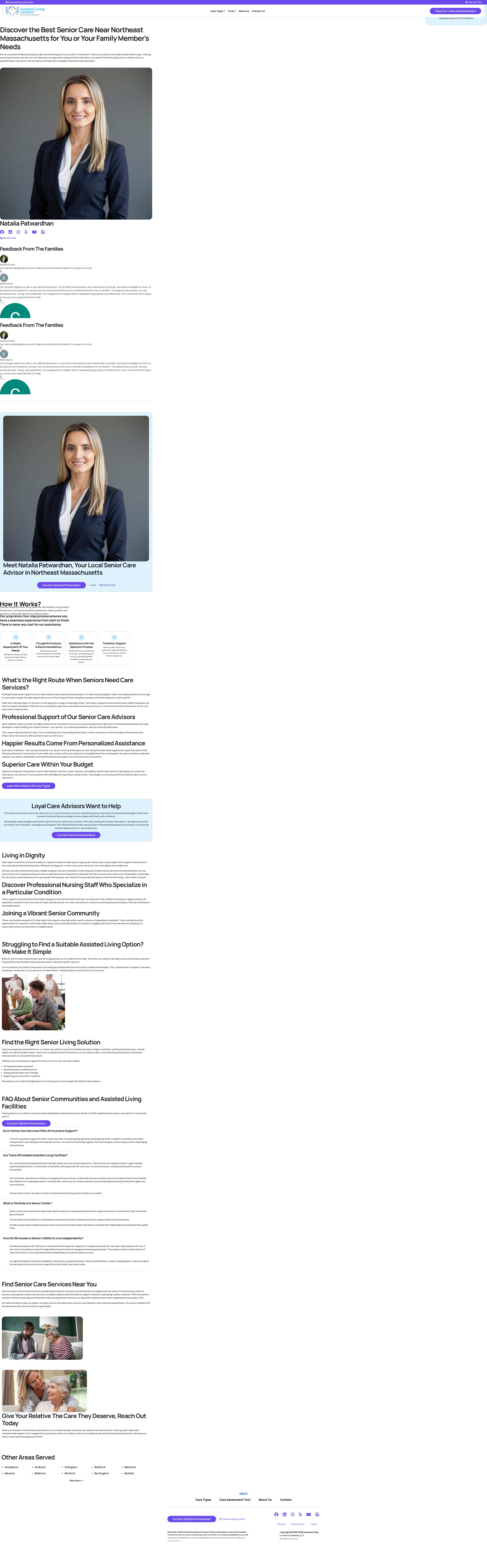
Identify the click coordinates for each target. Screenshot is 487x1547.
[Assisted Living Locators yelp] (26, 232)
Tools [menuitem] (231, 11)
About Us (265, 1499)
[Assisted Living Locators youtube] (34, 232)
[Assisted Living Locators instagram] (18, 232)
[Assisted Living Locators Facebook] (2, 232)
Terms (314, 1524)
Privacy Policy (298, 1524)
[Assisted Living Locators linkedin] (10, 232)
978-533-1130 (474, 2)
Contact (286, 1499)
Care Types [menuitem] (217, 11)
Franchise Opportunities (233, 1519)
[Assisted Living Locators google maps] (43, 232)
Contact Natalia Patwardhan (61, 585)
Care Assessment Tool (234, 1499)
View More (75, 1480)
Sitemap (281, 1524)
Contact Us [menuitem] (258, 11)
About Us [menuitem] (244, 11)
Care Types (203, 1499)
